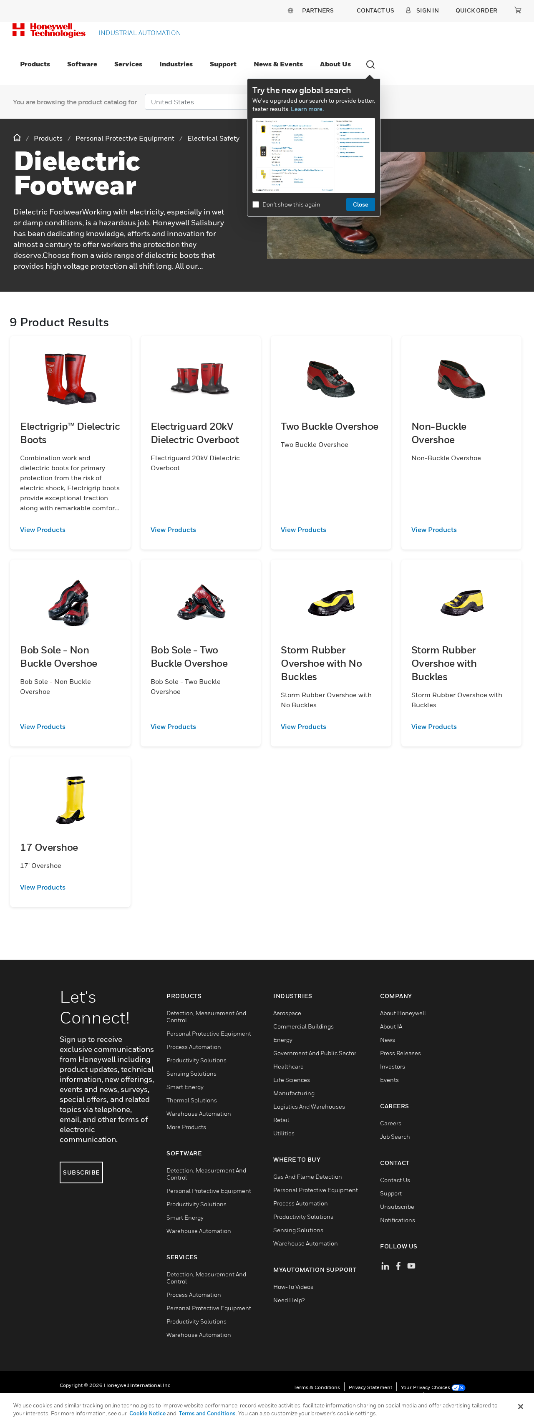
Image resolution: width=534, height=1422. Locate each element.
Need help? (289, 1300)
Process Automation (193, 1046)
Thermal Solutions (191, 1100)
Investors (392, 1066)
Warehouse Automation (198, 1113)
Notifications (397, 1219)
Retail (281, 1119)
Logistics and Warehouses (309, 1106)
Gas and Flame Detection (307, 1176)
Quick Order (476, 10)
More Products (186, 1126)
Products (35, 64)
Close (360, 204)
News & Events (278, 64)
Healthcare (288, 1066)
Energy (282, 1039)
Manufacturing (294, 1093)
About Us (335, 64)
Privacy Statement (370, 1387)
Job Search (395, 1136)
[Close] (520, 1406)
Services (128, 64)
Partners (318, 10)
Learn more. (307, 108)
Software (82, 64)
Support (223, 64)
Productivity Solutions (196, 1060)
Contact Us (395, 1179)
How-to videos (293, 1286)
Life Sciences (291, 1079)
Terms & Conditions (317, 1387)
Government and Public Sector (314, 1052)
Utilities (284, 1133)
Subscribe (81, 1172)
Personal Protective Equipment (208, 1033)
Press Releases (400, 1052)
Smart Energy (185, 1086)
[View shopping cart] (517, 10)
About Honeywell (403, 1012)
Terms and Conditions (207, 1413)
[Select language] (290, 10)
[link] (70, 529)
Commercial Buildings (303, 1026)
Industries (176, 64)
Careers (390, 1123)
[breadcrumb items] (18, 138)
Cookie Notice (147, 1413)
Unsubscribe (397, 1206)
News (387, 1039)
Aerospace (287, 1012)
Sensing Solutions (191, 1073)
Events (389, 1079)
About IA (391, 1026)
